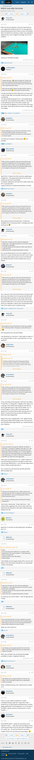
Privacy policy (21, 753)
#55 (32, 579)
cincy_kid (9, 18)
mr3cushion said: (6, 444)
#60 (32, 721)
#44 (32, 155)
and (7, 63)
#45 (32, 200)
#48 (32, 320)
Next (22, 14)
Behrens (8, 518)
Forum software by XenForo (14, 758)
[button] (2, 2)
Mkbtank (4, 11)
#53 (32, 524)
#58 (32, 672)
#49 (32, 351)
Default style (5, 751)
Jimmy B (8, 265)
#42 (32, 74)
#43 (32, 124)
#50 (32, 381)
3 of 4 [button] (17, 14)
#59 (32, 697)
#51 (32, 440)
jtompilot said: (5, 323)
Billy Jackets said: (6, 239)
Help (27, 753)
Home (2, 755)
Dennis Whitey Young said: (9, 547)
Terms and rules (12, 753)
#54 (32, 544)
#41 (32, 24)
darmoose (9, 691)
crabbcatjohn (10, 67)
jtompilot (9, 118)
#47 (32, 271)
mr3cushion (10, 374)
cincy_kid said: (5, 159)
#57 (32, 641)
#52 (32, 485)
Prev (11, 14)
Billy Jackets (10, 149)
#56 (32, 613)
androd (8, 666)
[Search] (32, 2)
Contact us (4, 753)
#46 (32, 235)
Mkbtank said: (5, 77)
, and (12, 113)
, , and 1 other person (13, 308)
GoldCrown (9, 344)
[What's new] (28, 2)
